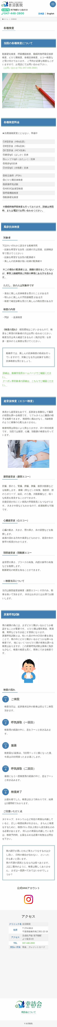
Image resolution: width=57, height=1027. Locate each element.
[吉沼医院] (16, 4)
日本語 (41, 13)
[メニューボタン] (53, 4)
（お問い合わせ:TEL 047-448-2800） (20, 68)
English (50, 13)
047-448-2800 (13, 13)
